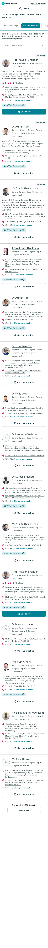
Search (25, 8)
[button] (11, 25)
